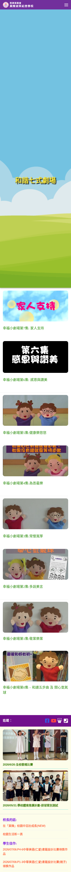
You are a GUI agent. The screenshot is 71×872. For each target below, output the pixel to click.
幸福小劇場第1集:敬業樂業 (23, 639)
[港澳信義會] (59, 720)
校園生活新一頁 (13, 834)
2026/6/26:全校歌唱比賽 (18, 764)
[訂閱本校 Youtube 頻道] (53, 720)
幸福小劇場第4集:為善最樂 (23, 483)
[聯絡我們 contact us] (65, 720)
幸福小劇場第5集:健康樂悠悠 (24, 433)
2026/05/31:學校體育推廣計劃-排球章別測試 (30, 805)
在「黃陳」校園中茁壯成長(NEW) (24, 825)
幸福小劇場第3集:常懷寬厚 (23, 536)
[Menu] (66, 4)
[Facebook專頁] (47, 720)
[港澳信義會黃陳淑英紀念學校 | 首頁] (23, 5)
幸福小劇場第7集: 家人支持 (23, 328)
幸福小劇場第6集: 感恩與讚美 (25, 380)
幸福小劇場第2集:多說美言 (23, 587)
